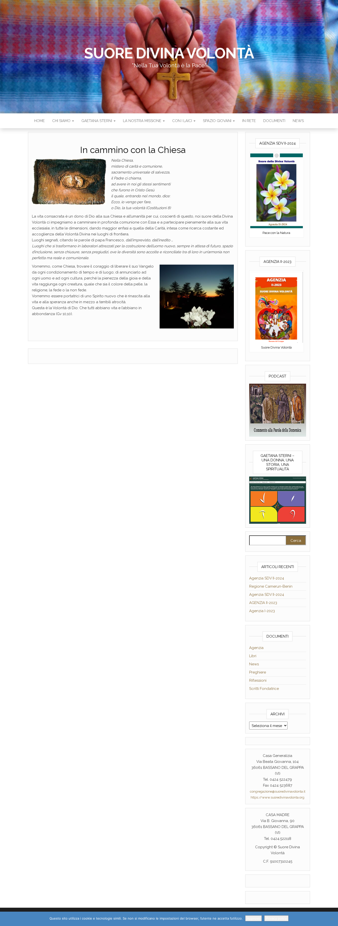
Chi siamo (62, 121)
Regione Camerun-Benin (270, 586)
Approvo (253, 918)
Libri (252, 656)
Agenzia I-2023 (262, 611)
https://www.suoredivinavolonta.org (277, 797)
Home (39, 121)
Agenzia (256, 648)
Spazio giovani (217, 121)
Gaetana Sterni (97, 121)
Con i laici (182, 121)
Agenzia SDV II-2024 (266, 578)
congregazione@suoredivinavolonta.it (277, 791)
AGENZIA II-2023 (263, 603)
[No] (331, 918)
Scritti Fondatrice (264, 688)
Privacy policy (276, 918)
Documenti (274, 121)
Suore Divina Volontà (169, 53)
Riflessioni (257, 680)
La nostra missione (142, 121)
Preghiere (257, 672)
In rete (249, 121)
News (298, 121)
